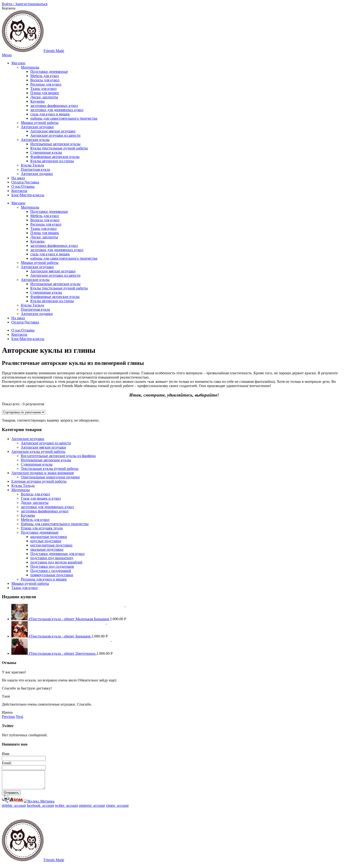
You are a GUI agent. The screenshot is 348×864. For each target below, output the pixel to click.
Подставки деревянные (49, 72)
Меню (7, 55)
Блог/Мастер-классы (27, 195)
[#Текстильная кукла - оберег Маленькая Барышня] (20, 619)
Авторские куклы (35, 140)
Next (19, 717)
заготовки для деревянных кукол (56, 110)
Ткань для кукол (43, 89)
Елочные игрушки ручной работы (39, 481)
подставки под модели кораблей (56, 562)
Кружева (37, 101)
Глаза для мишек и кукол (41, 498)
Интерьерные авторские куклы (55, 144)
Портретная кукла (35, 169)
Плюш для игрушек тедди (42, 528)
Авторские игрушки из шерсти (55, 135)
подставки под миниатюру (52, 558)
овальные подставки (46, 549)
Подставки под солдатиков (52, 566)
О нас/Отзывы (23, 186)
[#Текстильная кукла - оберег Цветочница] (20, 653)
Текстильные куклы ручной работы (49, 469)
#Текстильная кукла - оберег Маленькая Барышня (69, 619)
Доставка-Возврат (152, 814)
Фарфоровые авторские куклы (55, 157)
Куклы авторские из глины (52, 161)
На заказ (18, 178)
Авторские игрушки (37, 127)
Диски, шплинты (44, 97)
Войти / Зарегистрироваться (24, 4)
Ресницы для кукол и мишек (44, 579)
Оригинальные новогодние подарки (50, 477)
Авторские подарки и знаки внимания (42, 473)
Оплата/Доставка (25, 182)
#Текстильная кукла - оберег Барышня (60, 636)
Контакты (19, 191)
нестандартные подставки (51, 545)
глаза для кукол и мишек (50, 114)
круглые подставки (45, 541)
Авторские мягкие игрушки (53, 131)
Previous (8, 717)
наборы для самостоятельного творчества (63, 118)
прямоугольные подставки (51, 575)
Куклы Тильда (32, 165)
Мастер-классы (184, 814)
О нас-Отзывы (233, 814)
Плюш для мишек (44, 93)
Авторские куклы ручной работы (38, 451)
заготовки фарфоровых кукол (54, 106)
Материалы (30, 67)
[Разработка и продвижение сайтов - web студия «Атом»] (12, 801)
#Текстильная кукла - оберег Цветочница (62, 653)
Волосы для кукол (44, 80)
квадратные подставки (48, 537)
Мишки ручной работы (39, 123)
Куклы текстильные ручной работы (59, 148)
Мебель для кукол (44, 76)
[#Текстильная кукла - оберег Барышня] (20, 636)
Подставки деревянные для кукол (57, 554)
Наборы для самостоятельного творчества (55, 524)
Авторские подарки (37, 174)
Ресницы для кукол (45, 84)
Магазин (18, 63)
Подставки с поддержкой (50, 571)
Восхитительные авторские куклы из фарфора (58, 456)
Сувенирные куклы (46, 152)
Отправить (11, 792)
